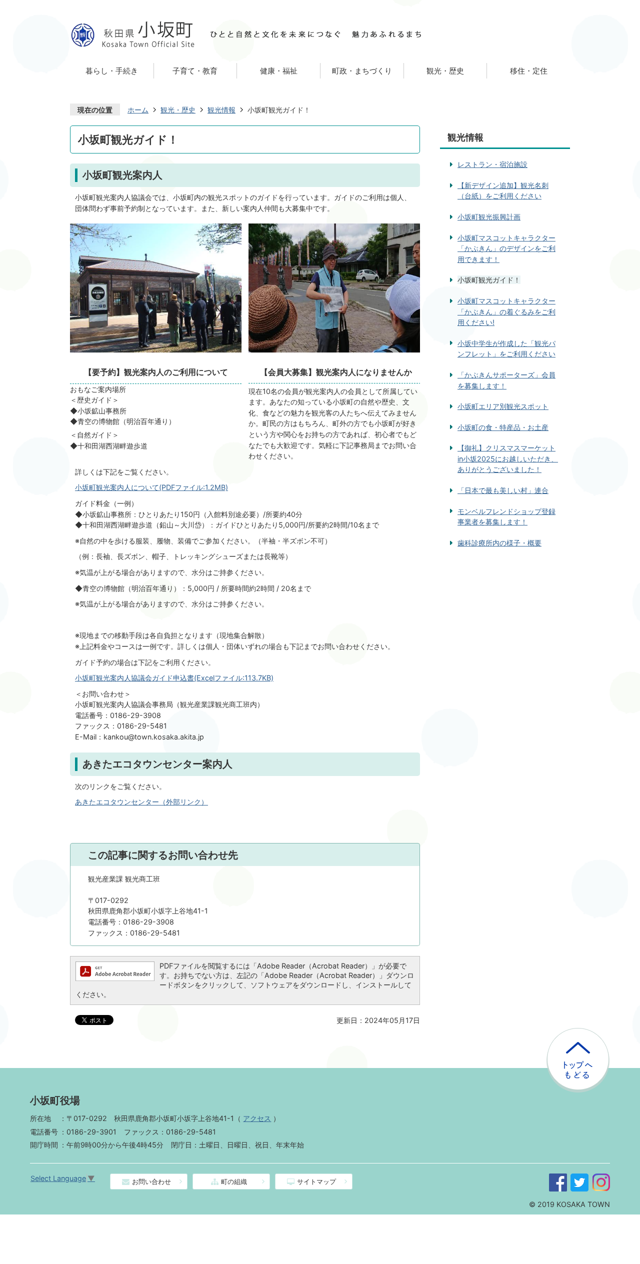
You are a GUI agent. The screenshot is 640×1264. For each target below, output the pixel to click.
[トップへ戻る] (578, 1032)
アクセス (257, 1118)
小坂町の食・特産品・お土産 (503, 427)
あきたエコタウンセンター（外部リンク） (141, 802)
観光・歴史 (445, 70)
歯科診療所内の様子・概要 (500, 542)
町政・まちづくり (362, 70)
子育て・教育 (195, 70)
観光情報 (222, 110)
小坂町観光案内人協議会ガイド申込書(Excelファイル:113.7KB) (174, 678)
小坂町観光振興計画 (489, 216)
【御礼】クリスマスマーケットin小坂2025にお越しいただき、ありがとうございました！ (508, 459)
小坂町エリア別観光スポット (503, 406)
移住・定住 (529, 70)
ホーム (138, 110)
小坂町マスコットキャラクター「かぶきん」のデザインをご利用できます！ (507, 249)
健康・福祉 (279, 70)
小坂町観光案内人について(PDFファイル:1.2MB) (151, 487)
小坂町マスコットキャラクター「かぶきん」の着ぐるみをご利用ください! (507, 311)
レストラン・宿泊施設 (493, 164)
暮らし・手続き (112, 70)
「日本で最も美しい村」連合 (503, 490)
